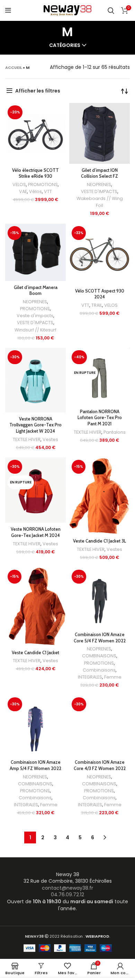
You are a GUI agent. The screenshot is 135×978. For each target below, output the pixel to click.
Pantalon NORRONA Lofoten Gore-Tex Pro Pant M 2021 (100, 417)
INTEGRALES (90, 677)
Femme (113, 677)
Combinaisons (99, 670)
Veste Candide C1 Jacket (35, 652)
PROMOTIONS (43, 184)
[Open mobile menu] (8, 10)
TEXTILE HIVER (26, 439)
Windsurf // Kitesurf (35, 330)
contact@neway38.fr (67, 887)
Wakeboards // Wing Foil (99, 201)
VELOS (19, 184)
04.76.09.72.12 (67, 894)
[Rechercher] (111, 10)
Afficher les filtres (37, 90)
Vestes (50, 439)
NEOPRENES (99, 184)
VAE (23, 191)
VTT (48, 191)
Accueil (13, 67)
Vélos (35, 191)
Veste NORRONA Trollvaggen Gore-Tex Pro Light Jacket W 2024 (35, 425)
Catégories (64, 45)
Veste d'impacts (35, 316)
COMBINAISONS (99, 656)
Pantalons (115, 432)
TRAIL (96, 305)
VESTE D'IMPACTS (99, 191)
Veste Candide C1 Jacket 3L (99, 541)
